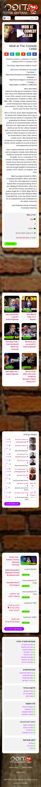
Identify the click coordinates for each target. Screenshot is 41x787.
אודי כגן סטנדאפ (22, 454)
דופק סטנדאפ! (29, 740)
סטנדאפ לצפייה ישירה (26, 641)
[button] (7, 18)
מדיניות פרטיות (27, 767)
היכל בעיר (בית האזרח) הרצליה (21, 489)
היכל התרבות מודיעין (20, 471)
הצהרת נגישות (13, 767)
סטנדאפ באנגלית (22, 238)
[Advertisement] (20, 270)
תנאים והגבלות (20, 772)
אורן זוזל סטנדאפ (22, 475)
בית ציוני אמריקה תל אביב (20, 480)
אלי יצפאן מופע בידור (21, 469)
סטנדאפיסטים (29, 670)
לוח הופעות (30, 704)
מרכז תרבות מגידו (21, 442)
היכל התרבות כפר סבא (21, 450)
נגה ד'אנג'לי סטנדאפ (21, 493)
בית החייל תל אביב (20, 457)
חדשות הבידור (29, 688)
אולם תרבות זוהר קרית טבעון (21, 498)
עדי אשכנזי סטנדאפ (21, 439)
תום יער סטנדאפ (22, 483)
